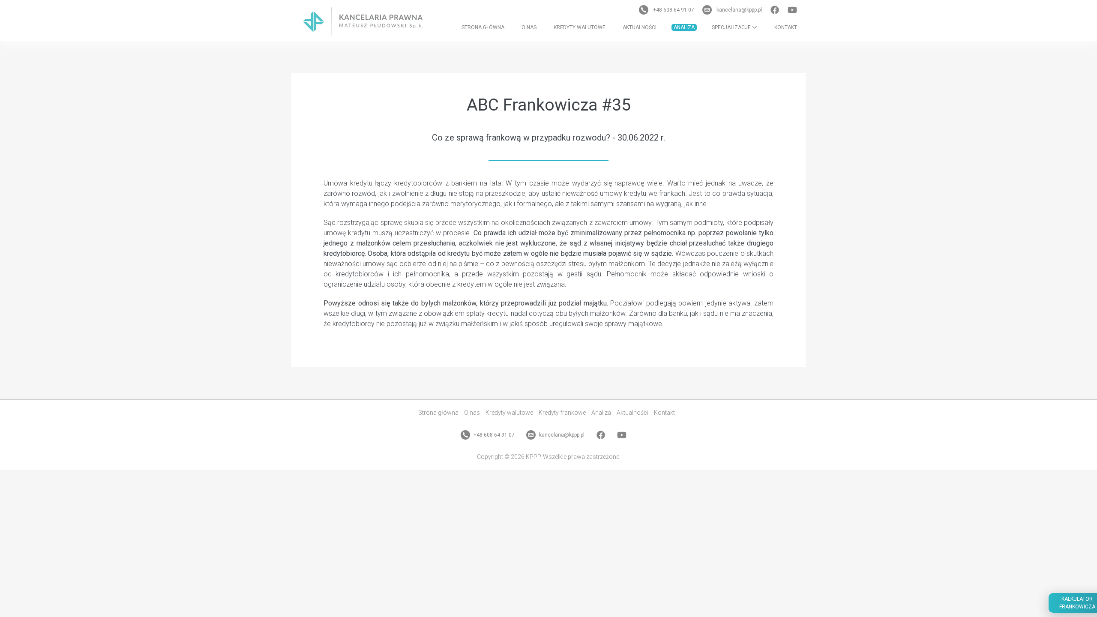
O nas (529, 27)
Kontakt (785, 27)
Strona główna (483, 27)
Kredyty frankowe (562, 412)
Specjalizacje (732, 27)
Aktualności (639, 27)
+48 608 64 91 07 (673, 10)
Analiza (684, 27)
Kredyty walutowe (579, 27)
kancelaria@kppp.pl (739, 10)
